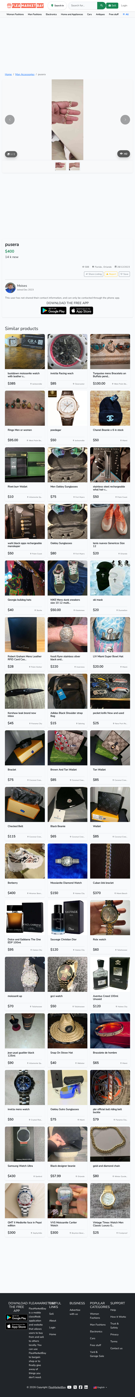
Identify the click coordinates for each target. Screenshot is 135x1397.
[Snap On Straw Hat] (68, 1030)
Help (113, 1310)
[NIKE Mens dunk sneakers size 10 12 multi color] (68, 578)
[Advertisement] (67, 45)
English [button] (101, 1387)
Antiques (100, 14)
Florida (98, 266)
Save (125, 274)
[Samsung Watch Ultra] (25, 1144)
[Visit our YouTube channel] (69, 1387)
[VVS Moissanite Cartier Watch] (68, 1200)
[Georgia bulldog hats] (25, 578)
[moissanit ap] (25, 974)
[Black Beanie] (68, 804)
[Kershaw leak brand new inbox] (25, 691)
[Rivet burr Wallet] (25, 464)
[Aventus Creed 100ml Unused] (110, 974)
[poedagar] (68, 408)
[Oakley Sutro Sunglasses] (68, 1087)
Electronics (51, 14)
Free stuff (113, 14)
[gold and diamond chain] (110, 1144)
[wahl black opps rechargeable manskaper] (25, 521)
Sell (51, 1314)
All (127, 14)
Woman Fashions (15, 14)
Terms (113, 1341)
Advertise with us (75, 1312)
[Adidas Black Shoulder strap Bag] (68, 691)
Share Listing (95, 274)
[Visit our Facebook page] (80, 1387)
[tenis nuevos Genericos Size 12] (110, 521)
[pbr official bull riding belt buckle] (110, 1087)
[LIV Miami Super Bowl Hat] (110, 634)
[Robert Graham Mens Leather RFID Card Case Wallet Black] (25, 634)
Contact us (116, 1348)
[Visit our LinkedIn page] (86, 1387)
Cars (89, 14)
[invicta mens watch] (25, 1087)
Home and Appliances (72, 14)
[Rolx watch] (110, 917)
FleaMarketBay (57, 1387)
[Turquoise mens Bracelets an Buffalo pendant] (110, 351)
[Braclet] (25, 747)
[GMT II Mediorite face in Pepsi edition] (25, 1200)
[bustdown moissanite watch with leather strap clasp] (25, 351)
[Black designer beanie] (68, 1144)
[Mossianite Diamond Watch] (68, 861)
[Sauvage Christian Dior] (68, 917)
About (52, 1320)
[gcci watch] (68, 974)
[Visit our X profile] (75, 1387)
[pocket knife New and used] (110, 691)
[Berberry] (25, 861)
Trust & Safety (114, 1325)
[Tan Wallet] (110, 747)
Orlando (107, 266)
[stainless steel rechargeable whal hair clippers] (110, 464)
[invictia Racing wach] (68, 351)
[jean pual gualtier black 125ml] (25, 1030)
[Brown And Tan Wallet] (68, 747)
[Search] (101, 5)
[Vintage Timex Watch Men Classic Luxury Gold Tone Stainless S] (110, 1200)
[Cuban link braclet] (110, 861)
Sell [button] (114, 5)
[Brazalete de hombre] (110, 1030)
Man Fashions (35, 14)
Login (124, 5)
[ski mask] (110, 578)
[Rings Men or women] (25, 408)
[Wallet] (110, 804)
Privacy (114, 1334)
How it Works (118, 1316)
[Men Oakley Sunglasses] (68, 464)
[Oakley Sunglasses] (68, 521)
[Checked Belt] (25, 804)
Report (112, 274)
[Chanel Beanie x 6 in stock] (110, 408)
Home (8, 74)
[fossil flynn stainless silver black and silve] (68, 634)
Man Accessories (24, 74)
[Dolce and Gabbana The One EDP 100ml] (25, 917)
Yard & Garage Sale (97, 1354)
